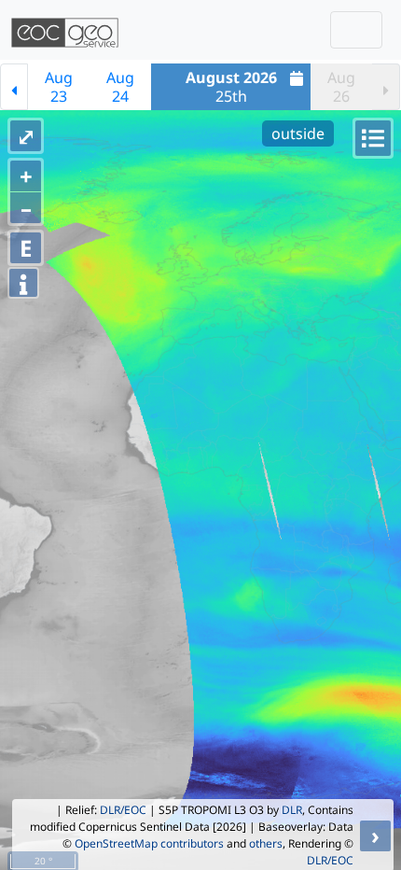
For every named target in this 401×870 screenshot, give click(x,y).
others (266, 843)
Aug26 (341, 86)
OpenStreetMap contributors (149, 843)
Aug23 (59, 86)
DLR (292, 810)
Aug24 (120, 86)
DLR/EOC (123, 810)
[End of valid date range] (386, 86)
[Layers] (373, 138)
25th (231, 86)
